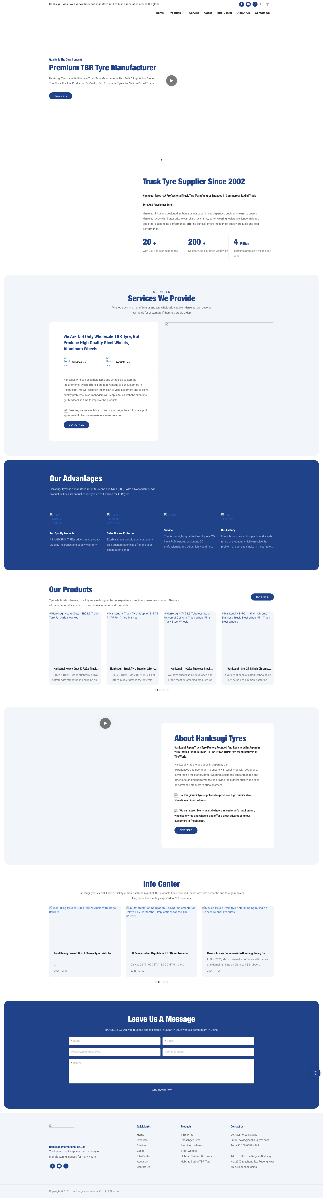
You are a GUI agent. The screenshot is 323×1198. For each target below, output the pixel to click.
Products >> (122, 362)
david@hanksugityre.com (254, 1140)
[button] (161, 159)
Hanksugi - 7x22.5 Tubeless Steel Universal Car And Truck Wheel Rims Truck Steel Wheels (190, 669)
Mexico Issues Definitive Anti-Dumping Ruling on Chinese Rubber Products (236, 953)
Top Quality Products (62, 533)
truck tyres (87, 600)
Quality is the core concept (65, 59)
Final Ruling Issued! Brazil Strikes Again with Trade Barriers (84, 953)
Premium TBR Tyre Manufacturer (102, 68)
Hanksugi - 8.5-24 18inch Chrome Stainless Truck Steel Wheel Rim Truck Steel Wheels (247, 669)
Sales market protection (121, 533)
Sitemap (115, 1191)
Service (168, 530)
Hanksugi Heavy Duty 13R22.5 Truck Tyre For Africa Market (75, 669)
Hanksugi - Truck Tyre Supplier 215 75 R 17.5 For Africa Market (132, 669)
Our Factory (228, 530)
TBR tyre (123, 336)
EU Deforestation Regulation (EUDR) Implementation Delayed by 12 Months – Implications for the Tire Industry (161, 953)
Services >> (79, 362)
